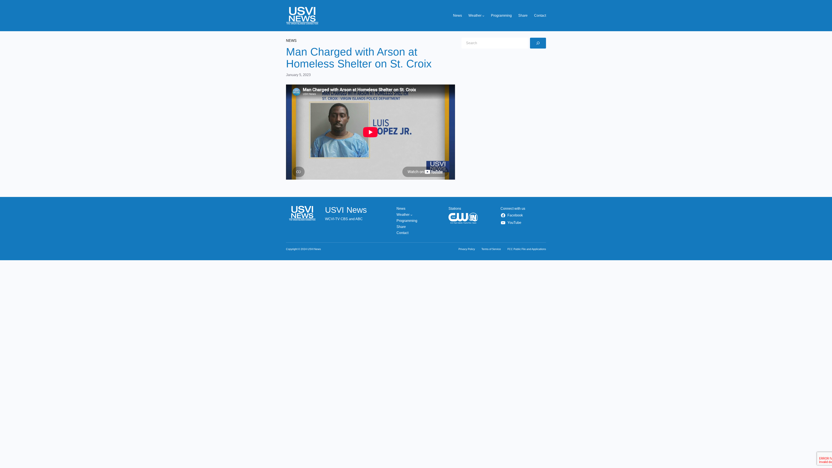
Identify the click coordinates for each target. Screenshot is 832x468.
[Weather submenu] (483, 16)
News (291, 40)
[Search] (538, 43)
